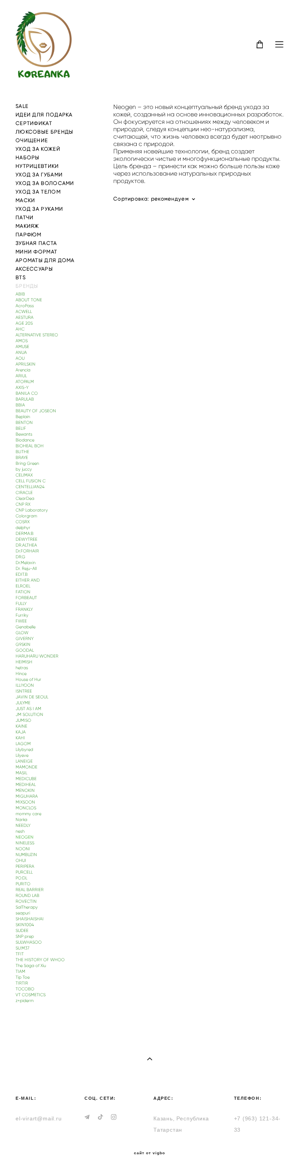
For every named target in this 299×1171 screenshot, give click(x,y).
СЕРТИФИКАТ (34, 123)
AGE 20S (24, 323)
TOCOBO (25, 989)
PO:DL (21, 878)
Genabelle (25, 626)
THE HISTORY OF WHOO (40, 959)
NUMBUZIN (26, 854)
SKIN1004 (25, 924)
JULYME (23, 702)
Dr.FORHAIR (27, 551)
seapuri (23, 913)
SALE (22, 106)
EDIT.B (22, 574)
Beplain (23, 416)
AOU (20, 358)
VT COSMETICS (31, 994)
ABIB (20, 294)
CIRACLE (24, 492)
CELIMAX (24, 475)
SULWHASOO (29, 942)
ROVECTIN (26, 901)
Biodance (25, 440)
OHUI (21, 860)
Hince (21, 673)
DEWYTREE (26, 539)
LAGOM (23, 743)
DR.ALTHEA (26, 545)
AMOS (22, 340)
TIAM (20, 971)
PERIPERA (25, 866)
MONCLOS (26, 808)
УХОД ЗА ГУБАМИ (39, 175)
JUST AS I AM (28, 708)
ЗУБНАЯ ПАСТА (36, 243)
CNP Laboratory (32, 510)
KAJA (21, 732)
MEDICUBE (26, 778)
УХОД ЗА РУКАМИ (39, 209)
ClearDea (25, 498)
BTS (21, 277)
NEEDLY (23, 825)
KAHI (20, 737)
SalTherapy (27, 907)
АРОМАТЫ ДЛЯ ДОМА (45, 260)
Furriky (22, 615)
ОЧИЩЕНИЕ (32, 140)
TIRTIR (22, 983)
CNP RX (23, 504)
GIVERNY (24, 638)
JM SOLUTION (29, 714)
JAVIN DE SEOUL (32, 697)
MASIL (21, 772)
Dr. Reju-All (26, 568)
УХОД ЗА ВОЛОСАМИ (45, 183)
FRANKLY (24, 609)
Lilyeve (22, 755)
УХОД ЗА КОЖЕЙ (38, 149)
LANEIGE (24, 761)
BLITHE (22, 451)
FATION (23, 591)
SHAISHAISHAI (30, 918)
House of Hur (28, 679)
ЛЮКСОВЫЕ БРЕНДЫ (45, 132)
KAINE (21, 726)
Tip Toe (23, 977)
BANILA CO (27, 393)
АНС (20, 329)
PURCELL (24, 872)
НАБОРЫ (28, 157)
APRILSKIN (25, 364)
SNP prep (25, 936)
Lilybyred (24, 749)
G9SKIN (23, 644)
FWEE (21, 621)
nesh (20, 831)
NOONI (23, 848)
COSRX (23, 521)
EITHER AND (28, 580)
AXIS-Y (22, 387)
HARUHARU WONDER (37, 656)
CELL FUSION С (31, 481)
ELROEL (23, 586)
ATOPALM (25, 381)
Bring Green (27, 463)
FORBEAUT (26, 597)
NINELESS (25, 843)
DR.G (20, 556)
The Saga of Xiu (31, 965)
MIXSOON (25, 802)
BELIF (21, 428)
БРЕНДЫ (27, 286)
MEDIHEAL (26, 784)
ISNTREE (24, 691)
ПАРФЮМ (29, 234)
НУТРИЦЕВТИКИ (37, 166)
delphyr (23, 527)
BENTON (24, 422)
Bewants (24, 434)
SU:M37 (22, 948)
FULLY (21, 603)
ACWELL (24, 311)
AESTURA (24, 317)
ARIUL (21, 375)
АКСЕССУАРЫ (34, 269)
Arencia (23, 370)
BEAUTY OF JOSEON (36, 410)
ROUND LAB (27, 895)
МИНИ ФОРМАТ (36, 252)
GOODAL (25, 650)
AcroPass (25, 305)
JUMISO (23, 720)
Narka (21, 819)
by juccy (24, 469)
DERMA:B (24, 533)
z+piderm (24, 1000)
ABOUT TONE (29, 299)
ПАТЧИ (25, 217)
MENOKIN (25, 790)
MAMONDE (26, 767)
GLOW (22, 632)
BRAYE (22, 457)
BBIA (20, 405)
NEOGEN (24, 837)
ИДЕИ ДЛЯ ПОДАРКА (44, 115)
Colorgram (26, 516)
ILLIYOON (25, 685)
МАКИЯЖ (27, 226)
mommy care (28, 813)
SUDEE (22, 930)
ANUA (21, 352)
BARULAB (25, 399)
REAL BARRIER (30, 889)
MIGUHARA (27, 796)
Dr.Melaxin (25, 562)
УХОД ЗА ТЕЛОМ (38, 192)
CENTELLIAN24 (30, 486)
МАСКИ (25, 200)
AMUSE (22, 346)
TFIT (20, 953)
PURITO (23, 883)
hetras (22, 667)
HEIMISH (24, 662)
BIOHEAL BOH (30, 445)
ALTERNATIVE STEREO (37, 335)
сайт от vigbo (149, 1153)
